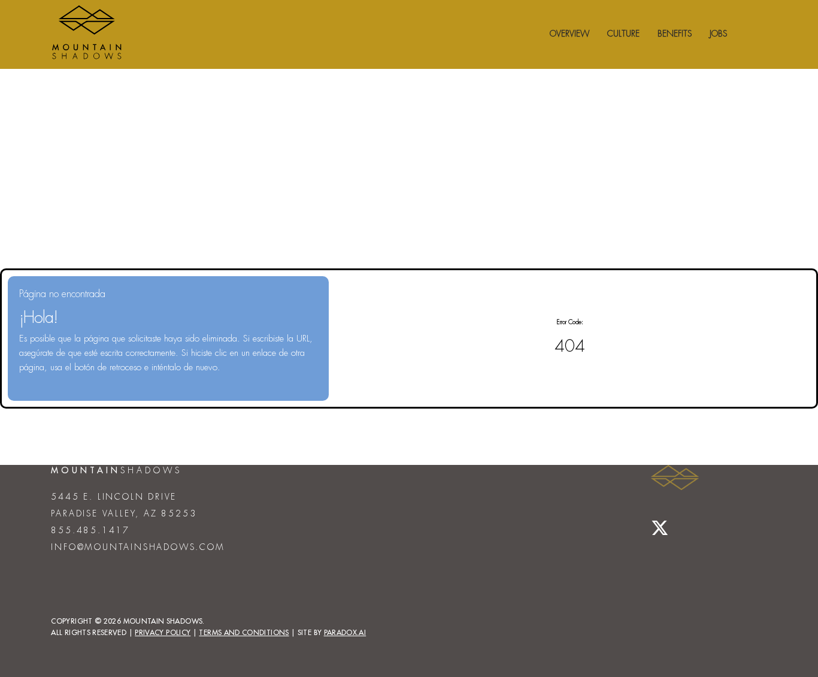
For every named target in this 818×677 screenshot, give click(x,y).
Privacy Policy (162, 632)
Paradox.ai (345, 632)
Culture (623, 33)
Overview (569, 33)
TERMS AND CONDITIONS (244, 632)
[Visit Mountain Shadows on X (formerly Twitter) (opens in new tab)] (660, 528)
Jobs (718, 33)
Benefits (675, 33)
